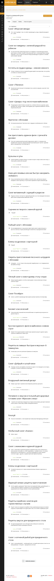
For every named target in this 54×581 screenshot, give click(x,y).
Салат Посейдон (15, 293)
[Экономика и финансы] (2, 39)
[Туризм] (2, 37)
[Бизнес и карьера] (2, 11)
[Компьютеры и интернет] (2, 20)
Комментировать (16, 39)
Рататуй (11, 415)
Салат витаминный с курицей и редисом (26, 192)
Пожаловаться (47, 37)
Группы (27, 2)
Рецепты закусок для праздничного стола (27, 520)
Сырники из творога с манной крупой (25, 209)
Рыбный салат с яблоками (20, 225)
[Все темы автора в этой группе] (16, 37)
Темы (8, 21)
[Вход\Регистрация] (46, 2)
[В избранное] (9, 32)
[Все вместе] (2, 7)
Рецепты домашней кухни (14, 15)
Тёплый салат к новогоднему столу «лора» (27, 276)
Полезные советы (22, 9)
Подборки (35, 2)
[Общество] (2, 27)
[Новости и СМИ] (2, 25)
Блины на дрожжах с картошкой (22, 241)
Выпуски (20, 2)
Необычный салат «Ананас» (20, 431)
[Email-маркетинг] (2, 41)
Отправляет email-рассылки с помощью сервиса (29, 5)
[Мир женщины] (2, 16)
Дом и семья (8, 9)
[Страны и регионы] (2, 34)
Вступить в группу (47, 15)
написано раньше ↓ (30, 561)
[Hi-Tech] (2, 18)
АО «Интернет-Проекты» (11, 576)
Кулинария (15, 9)
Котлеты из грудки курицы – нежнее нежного (28, 68)
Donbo (14, 37)
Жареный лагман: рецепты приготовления (27, 482)
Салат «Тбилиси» (15, 84)
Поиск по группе (28, 21)
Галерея (14, 21)
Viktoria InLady (15, 337)
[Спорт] (2, 32)
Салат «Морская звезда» (19, 28)
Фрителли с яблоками (18, 120)
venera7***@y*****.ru (17, 216)
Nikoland (50, 575)
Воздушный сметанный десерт (22, 380)
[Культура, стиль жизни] (2, 23)
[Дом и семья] (2, 14)
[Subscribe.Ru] (10, 2)
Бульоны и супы (15, 156)
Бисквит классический (18, 309)
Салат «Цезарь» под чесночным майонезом (28, 101)
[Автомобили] (2, 9)
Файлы (20, 21)
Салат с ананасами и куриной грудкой (25, 446)
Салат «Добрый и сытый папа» (21, 363)
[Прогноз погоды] (2, 30)
